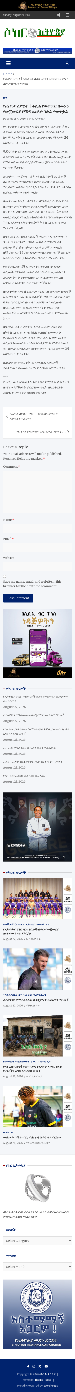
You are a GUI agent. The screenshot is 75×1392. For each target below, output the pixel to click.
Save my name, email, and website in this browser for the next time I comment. (32, 584)
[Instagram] (34, 1366)
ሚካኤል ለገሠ (33, 1005)
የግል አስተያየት (22, 1061)
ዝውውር (27, 994)
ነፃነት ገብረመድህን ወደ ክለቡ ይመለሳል (24, 776)
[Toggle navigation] (8, 63)
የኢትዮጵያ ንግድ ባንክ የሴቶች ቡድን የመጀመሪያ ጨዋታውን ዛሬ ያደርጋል (31, 931)
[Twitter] (40, 1366)
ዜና (5, 98)
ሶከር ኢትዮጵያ (37, 118)
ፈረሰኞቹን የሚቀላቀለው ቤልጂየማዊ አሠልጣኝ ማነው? (33, 715)
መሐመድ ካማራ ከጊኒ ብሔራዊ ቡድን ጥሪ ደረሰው (29, 748)
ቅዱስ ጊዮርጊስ (10, 994)
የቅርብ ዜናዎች (16, 872)
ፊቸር (33, 1061)
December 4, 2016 (14, 118)
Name (8, 520)
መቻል (6, 1132)
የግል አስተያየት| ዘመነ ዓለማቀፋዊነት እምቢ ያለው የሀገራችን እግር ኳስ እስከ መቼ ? (32, 1069)
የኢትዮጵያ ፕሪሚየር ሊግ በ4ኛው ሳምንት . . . (40, 432)
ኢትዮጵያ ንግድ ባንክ (35, 924)
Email (8, 539)
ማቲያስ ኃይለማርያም (38, 1143)
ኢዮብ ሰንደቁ (33, 939)
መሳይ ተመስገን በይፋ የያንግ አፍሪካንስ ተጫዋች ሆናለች (32, 762)
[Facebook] (28, 1366)
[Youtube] (46, 1366)
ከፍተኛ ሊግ (8, 1061)
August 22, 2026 (13, 939)
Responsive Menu (58, 15)
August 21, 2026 (13, 1076)
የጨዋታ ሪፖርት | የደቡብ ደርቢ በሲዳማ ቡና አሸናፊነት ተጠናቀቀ (34, 416)
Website (8, 558)
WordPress (51, 1385)
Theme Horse (43, 1380)
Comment (11, 466)
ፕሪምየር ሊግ (39, 994)
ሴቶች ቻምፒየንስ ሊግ (13, 924)
